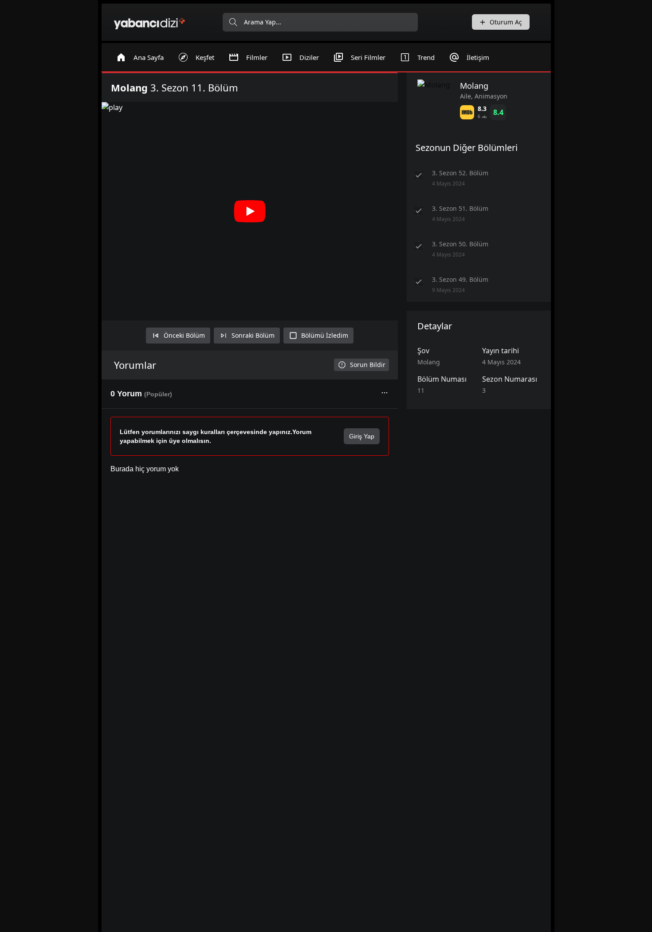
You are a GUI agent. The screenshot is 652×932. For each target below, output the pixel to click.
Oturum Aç (506, 22)
